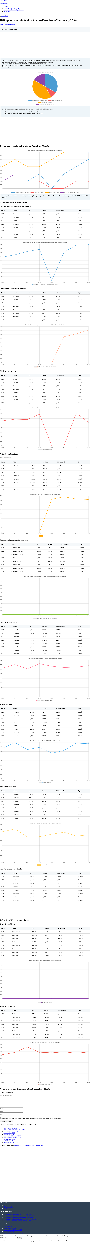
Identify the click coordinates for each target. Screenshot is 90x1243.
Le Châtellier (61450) (9, 1139)
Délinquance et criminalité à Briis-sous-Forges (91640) (19, 1217)
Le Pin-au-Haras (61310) (10, 1128)
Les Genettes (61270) (9, 1133)
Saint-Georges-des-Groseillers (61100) (14, 1129)
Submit (19, 1237)
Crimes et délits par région (12, 8)
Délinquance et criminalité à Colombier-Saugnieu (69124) (20, 1219)
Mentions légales (8, 1207)
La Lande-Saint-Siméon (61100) (12, 1137)
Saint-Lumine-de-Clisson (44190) (13, 1230)
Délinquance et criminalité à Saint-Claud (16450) (17, 1214)
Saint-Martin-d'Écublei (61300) (12, 1136)
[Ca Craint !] (4, 3)
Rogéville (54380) (9, 1231)
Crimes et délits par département (14, 10)
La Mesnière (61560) (9, 1134)
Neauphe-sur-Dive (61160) (11, 1131)
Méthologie (7, 11)
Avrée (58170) (8, 1226)
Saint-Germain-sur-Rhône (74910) (13, 1233)
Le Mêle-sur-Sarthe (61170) (11, 1142)
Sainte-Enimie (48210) (10, 1228)
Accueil (6, 6)
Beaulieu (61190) (8, 1140)
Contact (6, 1208)
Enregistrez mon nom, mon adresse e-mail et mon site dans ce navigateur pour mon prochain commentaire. (31, 1118)
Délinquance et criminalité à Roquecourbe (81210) (18, 1220)
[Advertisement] (45, 46)
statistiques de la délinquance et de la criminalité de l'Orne (30, 1145)
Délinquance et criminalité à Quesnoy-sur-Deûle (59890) (19, 1216)
